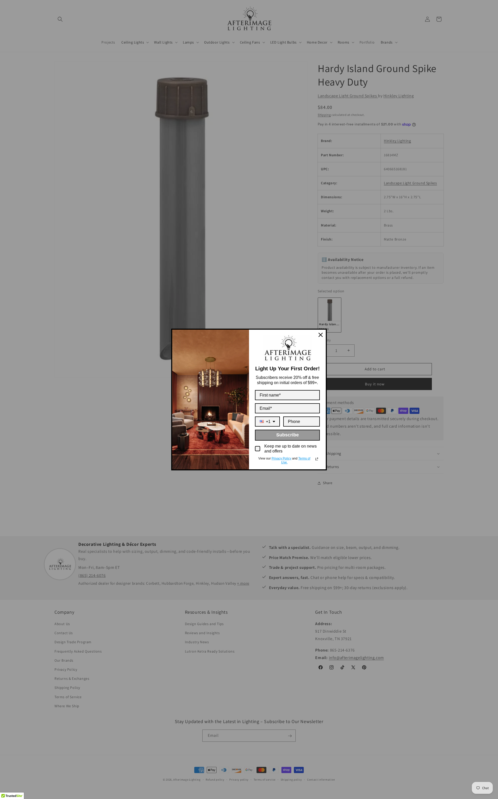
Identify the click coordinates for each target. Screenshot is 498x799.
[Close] (320, 335)
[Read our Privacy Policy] (317, 459)
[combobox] (267, 421)
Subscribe (287, 434)
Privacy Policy (281, 458)
